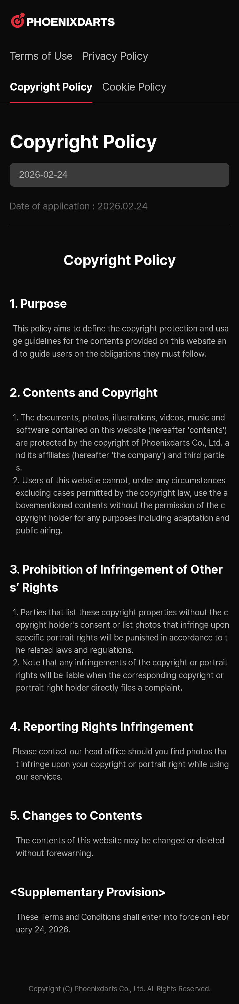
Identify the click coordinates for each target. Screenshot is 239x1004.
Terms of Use (41, 55)
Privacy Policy (115, 55)
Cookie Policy (134, 86)
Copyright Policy (51, 86)
